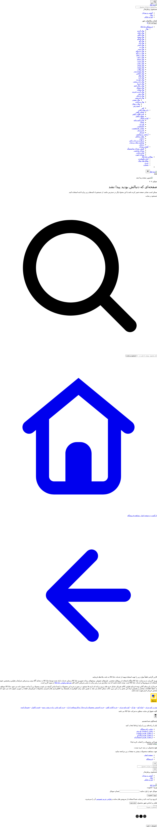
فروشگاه (149, 759)
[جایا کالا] (153, 5)
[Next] (154, 805)
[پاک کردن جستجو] (155, 769)
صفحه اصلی (148, 755)
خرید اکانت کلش (111, 707)
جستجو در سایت (151, 196)
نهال (151, 15)
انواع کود (140, 707)
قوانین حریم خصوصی (103, 799)
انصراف (154, 826)
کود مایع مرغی (124, 707)
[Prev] (156, 805)
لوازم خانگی (148, 17)
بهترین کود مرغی (151, 707)
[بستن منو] (148, 171)
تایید (148, 826)
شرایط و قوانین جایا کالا (63, 683)
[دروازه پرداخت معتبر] (154, 702)
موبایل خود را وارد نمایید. (148, 791)
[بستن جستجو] (155, 763)
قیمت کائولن (35, 707)
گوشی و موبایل (147, 13)
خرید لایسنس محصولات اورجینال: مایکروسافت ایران (85, 707)
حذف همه (133, 803)
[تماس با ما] (155, 716)
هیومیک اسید (25, 707)
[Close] (129, 742)
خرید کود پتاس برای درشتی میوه (53, 707)
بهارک (133, 707)
